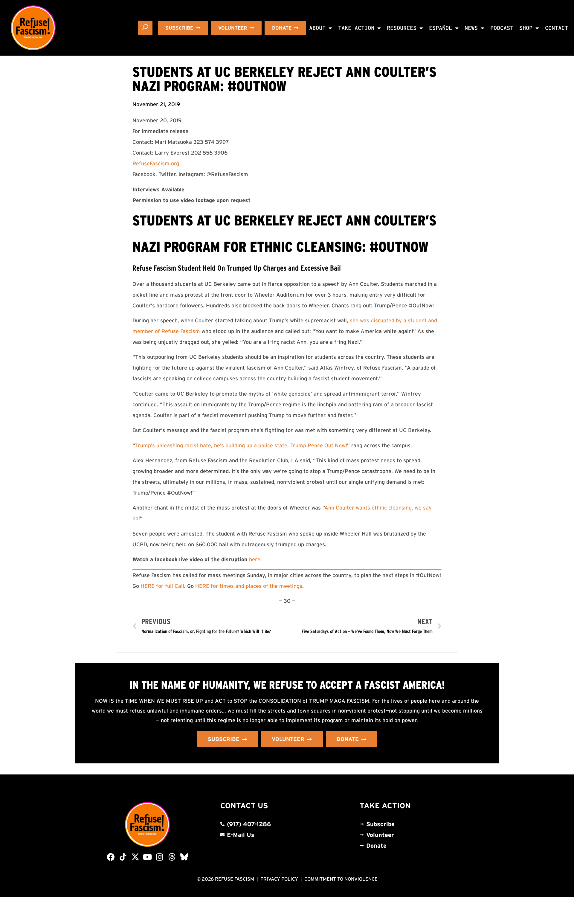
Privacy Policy (279, 879)
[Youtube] (148, 857)
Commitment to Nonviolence (341, 879)
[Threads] (172, 857)
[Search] (145, 28)
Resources (401, 28)
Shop (525, 28)
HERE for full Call (162, 586)
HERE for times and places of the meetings (248, 586)
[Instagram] (160, 857)
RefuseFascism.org (155, 164)
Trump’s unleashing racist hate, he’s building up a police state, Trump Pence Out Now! (241, 446)
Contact (556, 28)
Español (440, 28)
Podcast (501, 28)
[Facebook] (111, 857)
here (254, 559)
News (471, 28)
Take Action (356, 28)
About (317, 28)
